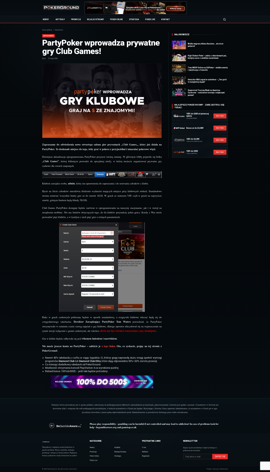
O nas (144, 447)
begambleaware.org (106, 427)
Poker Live (150, 19)
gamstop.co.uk (129, 427)
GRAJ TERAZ (220, 116)
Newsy (46, 19)
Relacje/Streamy (95, 19)
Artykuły (60, 19)
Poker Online (116, 19)
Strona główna (47, 30)
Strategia (134, 19)
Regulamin (145, 456)
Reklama (145, 452)
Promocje (76, 19)
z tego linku (108, 346)
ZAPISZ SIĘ (220, 456)
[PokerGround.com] (61, 8)
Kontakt (165, 19)
